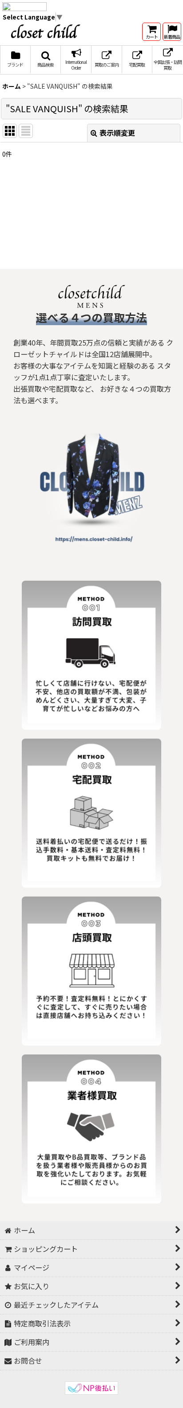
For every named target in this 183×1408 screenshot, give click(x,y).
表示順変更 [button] (117, 132)
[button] (46, 60)
